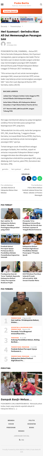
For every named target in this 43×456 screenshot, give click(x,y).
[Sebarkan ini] (23, 178)
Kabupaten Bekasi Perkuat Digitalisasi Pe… (22, 359)
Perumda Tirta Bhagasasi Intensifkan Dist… (21, 332)
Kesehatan (31, 424)
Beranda (11, 420)
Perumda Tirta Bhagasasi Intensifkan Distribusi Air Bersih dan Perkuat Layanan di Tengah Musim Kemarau (32, 225)
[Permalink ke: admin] (3, 44)
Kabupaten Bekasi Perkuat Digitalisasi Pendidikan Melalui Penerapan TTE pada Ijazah (31, 250)
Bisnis (31, 427)
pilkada (26, 169)
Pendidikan (15, 338)
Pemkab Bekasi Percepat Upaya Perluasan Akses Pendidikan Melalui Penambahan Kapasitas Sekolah (10, 251)
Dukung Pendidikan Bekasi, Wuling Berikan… (25, 341)
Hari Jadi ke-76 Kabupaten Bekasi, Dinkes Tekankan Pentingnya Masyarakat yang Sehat (10, 225)
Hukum (11, 424)
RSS (23, 440)
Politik (32, 420)
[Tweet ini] (29, 178)
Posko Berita (21, 3)
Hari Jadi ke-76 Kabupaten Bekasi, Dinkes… (25, 321)
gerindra (5, 169)
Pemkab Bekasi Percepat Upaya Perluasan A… (24, 350)
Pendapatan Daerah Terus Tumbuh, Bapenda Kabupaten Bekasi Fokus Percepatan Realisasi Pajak (10, 278)
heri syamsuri (16, 169)
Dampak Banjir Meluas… (16, 399)
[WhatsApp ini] (39, 178)
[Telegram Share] (34, 178)
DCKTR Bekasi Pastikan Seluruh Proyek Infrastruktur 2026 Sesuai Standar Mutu (32, 277)
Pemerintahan (16, 318)
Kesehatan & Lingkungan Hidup (21, 327)
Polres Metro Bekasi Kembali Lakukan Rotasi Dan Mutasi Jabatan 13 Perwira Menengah (32, 190)
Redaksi (21, 431)
